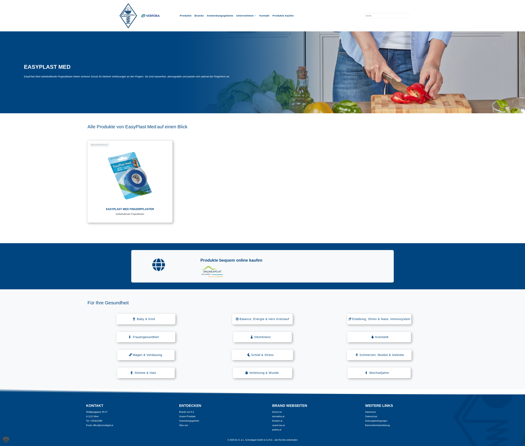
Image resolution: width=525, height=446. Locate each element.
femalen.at (277, 421)
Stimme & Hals (145, 372)
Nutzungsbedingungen (376, 421)
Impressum (370, 412)
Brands (199, 16)
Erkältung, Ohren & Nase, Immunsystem (381, 319)
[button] (6, 440)
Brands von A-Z (186, 412)
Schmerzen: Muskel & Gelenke (381, 355)
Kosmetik (382, 337)
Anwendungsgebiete (220, 16)
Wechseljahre (379, 372)
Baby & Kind (146, 319)
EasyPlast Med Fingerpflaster (130, 209)
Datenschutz (371, 416)
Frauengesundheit (146, 337)
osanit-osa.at (278, 425)
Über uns (183, 425)
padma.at (276, 430)
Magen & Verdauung (147, 355)
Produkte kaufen (283, 16)
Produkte (186, 16)
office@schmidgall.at (103, 425)
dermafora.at (278, 416)
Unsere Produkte (187, 416)
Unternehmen (245, 16)
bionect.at (277, 412)
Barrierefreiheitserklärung (377, 425)
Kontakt (264, 16)
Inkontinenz (262, 337)
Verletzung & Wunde (264, 372)
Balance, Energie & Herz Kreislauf (264, 319)
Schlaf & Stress (262, 355)
